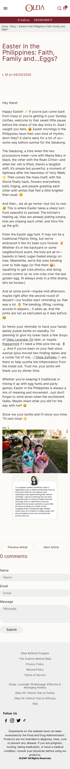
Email (4, 586)
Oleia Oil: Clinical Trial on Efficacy (35, 698)
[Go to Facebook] (6, 721)
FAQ (35, 703)
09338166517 (43, 20)
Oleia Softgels (46, 357)
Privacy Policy (35, 664)
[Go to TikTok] (24, 721)
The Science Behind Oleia (35, 658)
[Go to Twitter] (18, 721)
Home (5, 26)
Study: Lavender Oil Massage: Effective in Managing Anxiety (35, 686)
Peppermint (10, 344)
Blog (13, 26)
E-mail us (23, 20)
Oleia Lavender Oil (19, 339)
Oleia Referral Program (35, 653)
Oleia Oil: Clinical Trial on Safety (35, 692)
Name (4, 570)
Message (6, 602)
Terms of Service (35, 675)
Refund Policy (35, 669)
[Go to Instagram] (12, 721)
